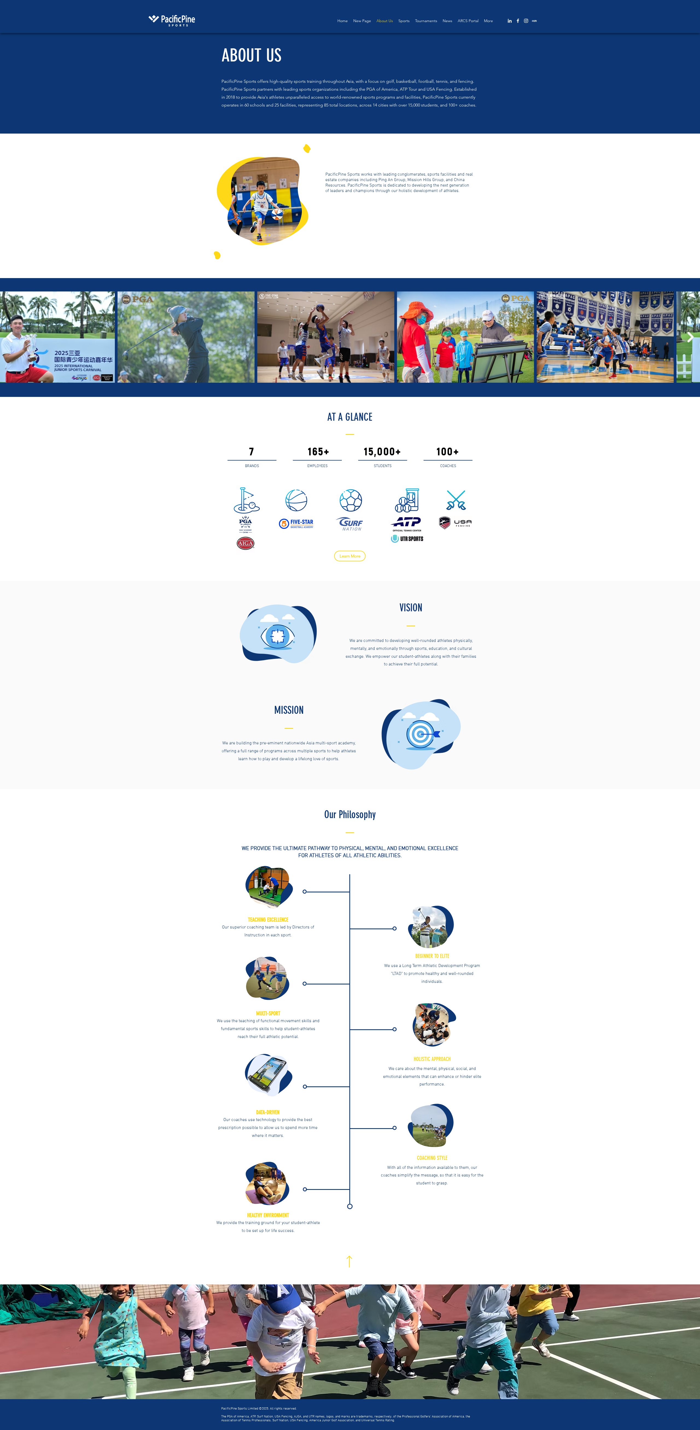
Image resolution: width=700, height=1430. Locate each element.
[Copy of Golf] (261, 235)
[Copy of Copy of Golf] (258, 235)
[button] (350, 1341)
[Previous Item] (9, 337)
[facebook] (518, 20)
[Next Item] (690, 337)
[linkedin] (509, 20)
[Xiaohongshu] (534, 20)
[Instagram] (526, 20)
